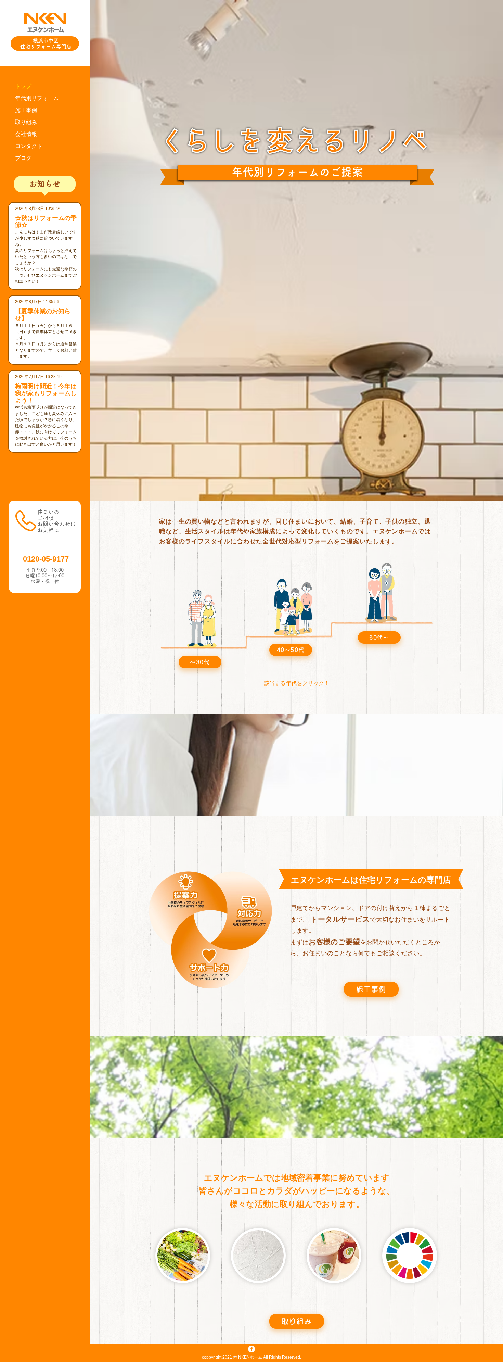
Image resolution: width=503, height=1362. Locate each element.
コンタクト (28, 146)
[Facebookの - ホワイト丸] (251, 1349)
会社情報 (26, 134)
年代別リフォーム (37, 98)
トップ (23, 86)
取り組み (26, 122)
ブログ (23, 158)
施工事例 (26, 110)
